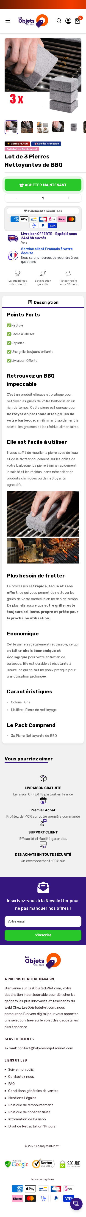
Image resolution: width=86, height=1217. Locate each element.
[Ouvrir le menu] (8, 20)
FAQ (11, 1084)
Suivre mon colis (21, 1069)
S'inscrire (43, 935)
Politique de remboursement (30, 1105)
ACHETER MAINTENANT (46, 185)
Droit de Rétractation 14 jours (31, 1126)
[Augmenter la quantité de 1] (69, 198)
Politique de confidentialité (29, 1112)
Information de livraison (27, 1119)
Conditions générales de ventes (33, 1091)
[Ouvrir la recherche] (59, 20)
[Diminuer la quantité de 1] (17, 198)
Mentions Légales (22, 1098)
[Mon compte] (68, 21)
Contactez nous (21, 1077)
